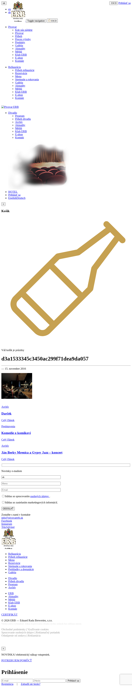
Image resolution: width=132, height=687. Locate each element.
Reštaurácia (14, 67)
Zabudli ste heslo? (30, 684)
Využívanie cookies (38, 629)
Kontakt (19, 60)
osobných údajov (40, 496)
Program (19, 115)
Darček (6, 413)
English (12, 197)
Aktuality (20, 48)
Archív (19, 122)
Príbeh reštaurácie (24, 70)
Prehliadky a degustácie (21, 569)
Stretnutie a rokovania (27, 79)
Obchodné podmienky (13, 629)
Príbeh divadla (23, 118)
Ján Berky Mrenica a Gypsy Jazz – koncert (31, 452)
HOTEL (13, 191)
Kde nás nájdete (23, 30)
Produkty (20, 42)
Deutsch (20, 197)
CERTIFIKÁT (9, 614)
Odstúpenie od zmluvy (13, 635)
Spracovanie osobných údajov (17, 632)
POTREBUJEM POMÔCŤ (16, 660)
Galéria (19, 45)
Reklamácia (34, 635)
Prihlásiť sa (124, 3)
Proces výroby (23, 39)
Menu (18, 76)
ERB (11, 593)
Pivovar (12, 26)
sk (4, 3)
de (9, 12)
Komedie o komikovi (16, 433)
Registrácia (7, 684)
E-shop (19, 57)
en (9, 9)
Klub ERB (21, 54)
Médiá (18, 51)
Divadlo (12, 112)
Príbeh (18, 36)
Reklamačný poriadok (48, 632)
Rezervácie (21, 73)
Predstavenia (8, 426)
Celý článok (7, 420)
